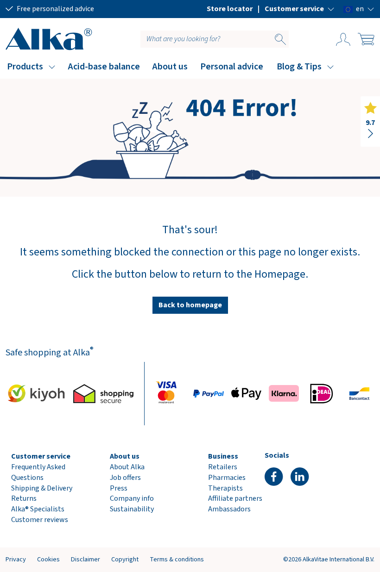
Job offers (125, 478)
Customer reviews (39, 520)
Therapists (225, 488)
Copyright (125, 559)
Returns (24, 498)
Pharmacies (227, 478)
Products (25, 66)
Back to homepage (190, 305)
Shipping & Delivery (41, 488)
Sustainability (132, 509)
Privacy (16, 559)
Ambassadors (229, 509)
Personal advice (231, 66)
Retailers (222, 467)
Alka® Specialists (37, 509)
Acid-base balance (104, 66)
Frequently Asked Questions (38, 472)
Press (118, 488)
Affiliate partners (235, 498)
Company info (132, 498)
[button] (300, 9)
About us (170, 66)
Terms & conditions (177, 559)
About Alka (127, 467)
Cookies (48, 559)
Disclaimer (85, 559)
